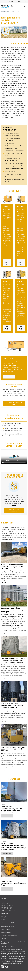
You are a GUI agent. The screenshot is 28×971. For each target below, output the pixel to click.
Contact (19, 1)
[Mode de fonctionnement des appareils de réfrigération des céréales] (14, 552)
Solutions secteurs (6, 932)
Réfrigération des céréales (8, 923)
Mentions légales (5, 913)
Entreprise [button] (10, 1)
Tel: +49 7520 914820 (6, 907)
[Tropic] (7, 274)
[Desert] (21, 274)
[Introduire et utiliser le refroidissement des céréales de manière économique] (14, 691)
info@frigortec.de (9, 910)
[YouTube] (6, 966)
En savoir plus (7, 262)
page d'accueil (5, 11)
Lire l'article (4, 582)
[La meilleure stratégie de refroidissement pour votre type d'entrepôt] (14, 595)
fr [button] (23, 1)
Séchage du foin (5, 929)
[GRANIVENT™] (14, 345)
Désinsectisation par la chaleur (9, 935)
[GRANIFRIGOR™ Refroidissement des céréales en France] (14, 867)
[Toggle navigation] (24, 6)
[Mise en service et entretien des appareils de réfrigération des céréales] (14, 735)
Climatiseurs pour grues (7, 926)
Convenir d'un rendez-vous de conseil (14, 403)
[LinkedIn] (2, 966)
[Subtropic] (21, 199)
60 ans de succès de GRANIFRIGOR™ (14, 510)
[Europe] (7, 199)
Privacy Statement (6, 917)
